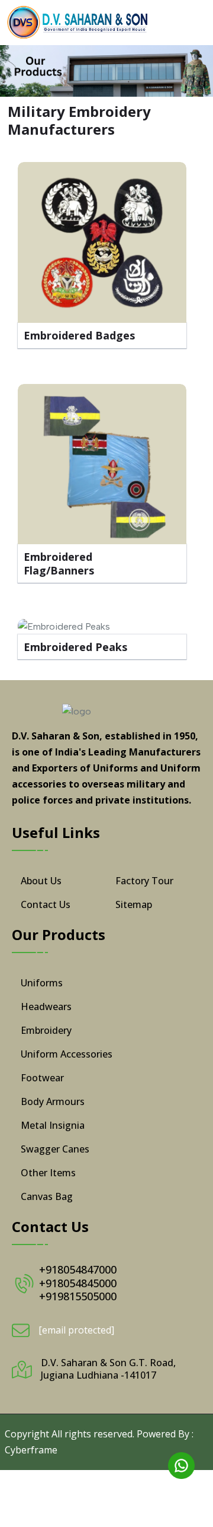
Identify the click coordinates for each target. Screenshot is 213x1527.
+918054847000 (78, 1269)
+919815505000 (78, 1296)
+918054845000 (78, 1283)
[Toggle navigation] (194, 22)
